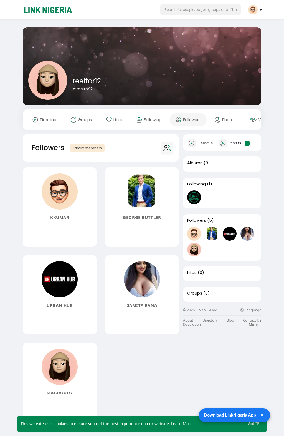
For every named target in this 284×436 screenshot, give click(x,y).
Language (252, 310)
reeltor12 (87, 81)
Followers (196, 220)
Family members (87, 148)
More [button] (253, 324)
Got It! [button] (253, 423)
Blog (230, 320)
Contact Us (252, 320)
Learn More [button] (181, 423)
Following (196, 184)
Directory (210, 320)
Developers (192, 324)
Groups (194, 293)
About (188, 320)
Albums (194, 163)
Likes (192, 272)
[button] (200, 9)
